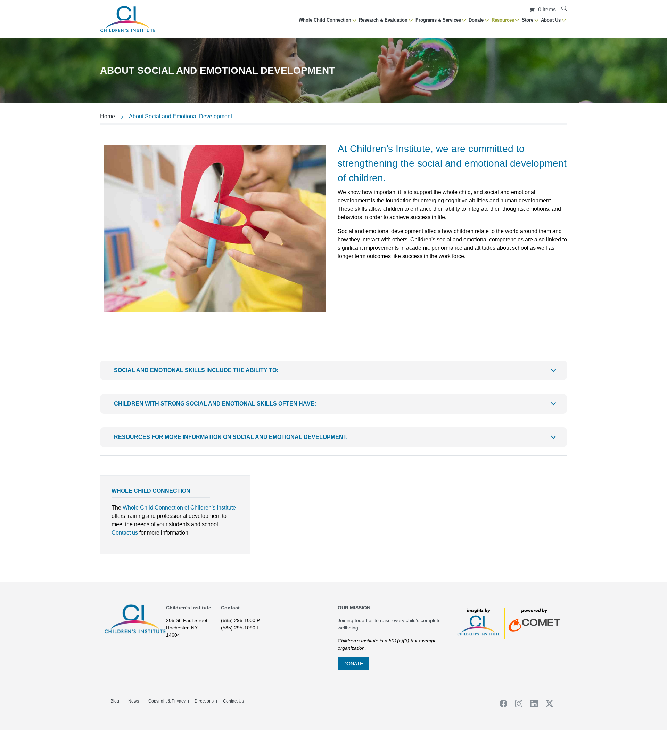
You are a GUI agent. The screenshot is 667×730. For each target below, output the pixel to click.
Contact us (125, 533)
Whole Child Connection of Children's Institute (179, 508)
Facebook (501, 703)
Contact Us (233, 701)
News (133, 701)
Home (107, 116)
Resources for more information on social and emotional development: (231, 437)
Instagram (516, 703)
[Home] (128, 19)
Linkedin (532, 703)
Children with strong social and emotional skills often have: (215, 404)
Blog (114, 701)
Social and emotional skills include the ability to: (196, 370)
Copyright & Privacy (167, 701)
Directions (204, 701)
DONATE (353, 663)
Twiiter (547, 703)
